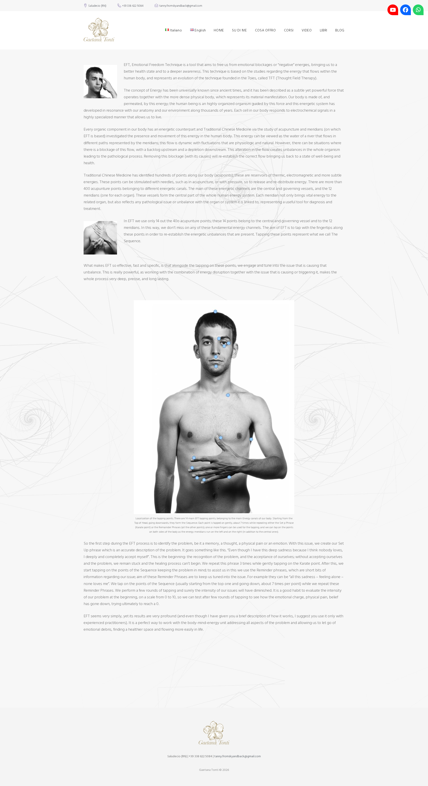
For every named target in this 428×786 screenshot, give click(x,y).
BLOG (339, 30)
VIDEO (307, 30)
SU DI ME (239, 30)
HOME (219, 30)
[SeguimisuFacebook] (405, 9)
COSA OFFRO (265, 30)
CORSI (289, 30)
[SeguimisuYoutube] (392, 9)
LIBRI (323, 30)
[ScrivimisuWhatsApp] (418, 9)
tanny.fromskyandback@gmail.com (180, 6)
